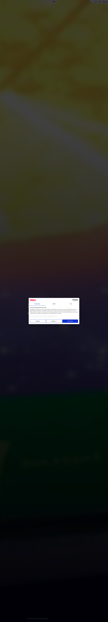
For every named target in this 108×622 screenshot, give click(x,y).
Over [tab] (71, 303)
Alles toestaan (70, 321)
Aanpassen (53, 321)
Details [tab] (54, 303)
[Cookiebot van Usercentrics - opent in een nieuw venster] (73, 300)
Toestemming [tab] (37, 303)
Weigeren (38, 321)
